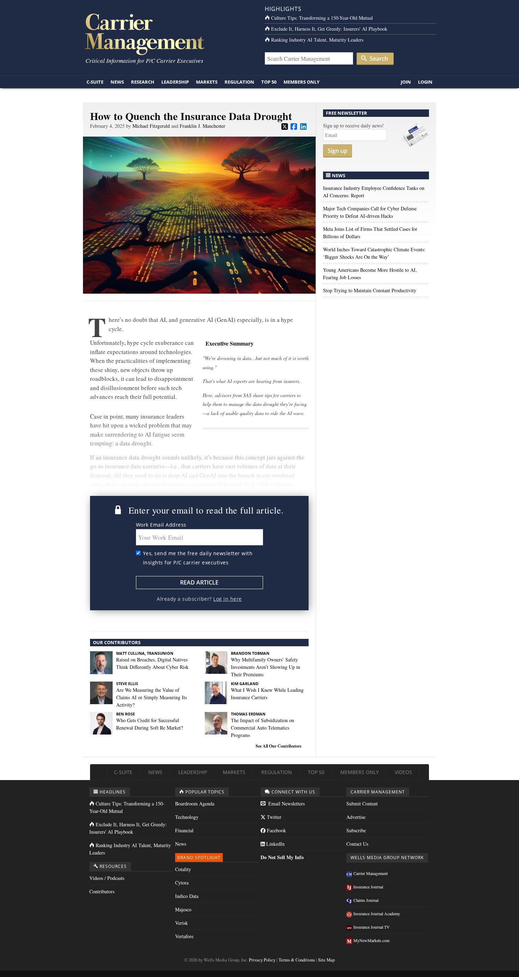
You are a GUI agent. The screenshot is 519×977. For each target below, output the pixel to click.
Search (378, 58)
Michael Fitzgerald (151, 125)
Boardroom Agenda (194, 803)
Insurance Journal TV (371, 927)
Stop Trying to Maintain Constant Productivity (369, 290)
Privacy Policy (262, 960)
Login (425, 82)
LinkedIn (275, 843)
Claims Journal (365, 900)
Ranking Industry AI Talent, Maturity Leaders (317, 39)
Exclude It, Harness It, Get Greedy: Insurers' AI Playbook (329, 28)
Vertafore (184, 936)
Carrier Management (370, 873)
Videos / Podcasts (106, 878)
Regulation (239, 82)
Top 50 (268, 82)
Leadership (175, 82)
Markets (206, 82)
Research (142, 82)
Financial (184, 830)
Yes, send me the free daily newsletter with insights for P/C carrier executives (198, 558)
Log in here (227, 598)
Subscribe (356, 830)
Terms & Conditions (297, 960)
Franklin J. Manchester (202, 125)
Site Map (326, 960)
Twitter (273, 817)
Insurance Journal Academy (376, 913)
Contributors (101, 891)
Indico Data (186, 896)
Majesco (183, 909)
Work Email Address (161, 524)
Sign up (337, 151)
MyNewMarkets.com (371, 940)
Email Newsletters (286, 803)
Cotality (183, 869)
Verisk (181, 922)
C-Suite (94, 82)
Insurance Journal (368, 886)
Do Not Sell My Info (282, 857)
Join (406, 82)
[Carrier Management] (168, 34)
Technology (186, 817)
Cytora (182, 882)
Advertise (355, 817)
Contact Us (357, 843)
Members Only (302, 82)
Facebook (276, 830)
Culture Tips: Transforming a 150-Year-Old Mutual (322, 17)
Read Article (199, 582)
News (117, 82)
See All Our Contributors (279, 746)
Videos (403, 772)
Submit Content (362, 803)
